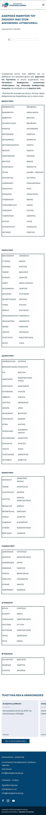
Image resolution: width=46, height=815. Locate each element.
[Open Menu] (43, 5)
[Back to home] (14, 5)
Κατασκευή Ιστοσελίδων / (10, 812)
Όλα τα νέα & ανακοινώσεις (15, 741)
